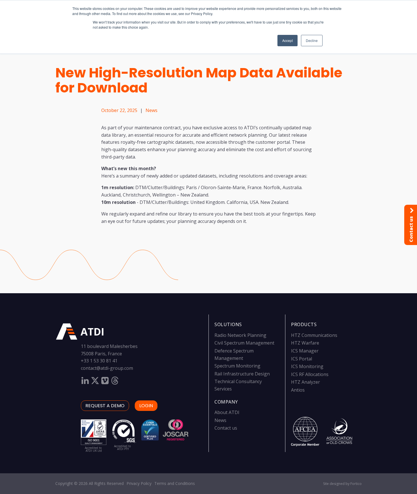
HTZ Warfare (305, 343)
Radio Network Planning (240, 335)
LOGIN (146, 405)
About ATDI (226, 412)
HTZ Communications (314, 335)
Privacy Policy (139, 483)
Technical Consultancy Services (238, 385)
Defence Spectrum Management (234, 354)
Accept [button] (287, 40)
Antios (298, 390)
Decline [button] (312, 40)
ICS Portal (301, 359)
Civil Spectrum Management (244, 343)
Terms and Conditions (174, 483)
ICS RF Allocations (309, 374)
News (151, 110)
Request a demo (105, 405)
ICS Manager (305, 351)
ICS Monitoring (307, 366)
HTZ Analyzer (305, 382)
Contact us (225, 428)
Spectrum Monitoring (237, 366)
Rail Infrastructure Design (242, 374)
